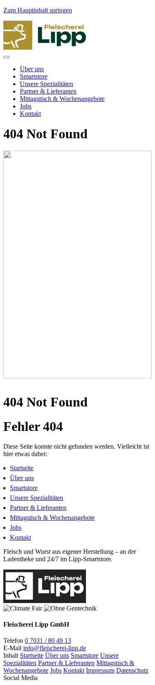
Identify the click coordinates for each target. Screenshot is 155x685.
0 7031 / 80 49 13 (48, 640)
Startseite (31, 655)
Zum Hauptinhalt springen (37, 10)
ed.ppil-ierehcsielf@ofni (54, 647)
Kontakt (30, 113)
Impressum (100, 670)
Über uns (32, 68)
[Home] (44, 47)
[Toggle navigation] (6, 57)
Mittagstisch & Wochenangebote (62, 98)
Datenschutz (132, 670)
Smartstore (34, 76)
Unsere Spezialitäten (46, 83)
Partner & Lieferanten (48, 91)
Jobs (25, 106)
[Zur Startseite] (44, 600)
